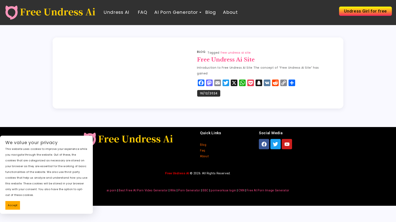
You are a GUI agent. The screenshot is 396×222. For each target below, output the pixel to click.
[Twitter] (275, 144)
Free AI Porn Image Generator (268, 190)
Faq (202, 150)
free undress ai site (235, 53)
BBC (206, 190)
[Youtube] (287, 144)
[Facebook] (264, 144)
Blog (210, 12)
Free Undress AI (177, 173)
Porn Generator (189, 190)
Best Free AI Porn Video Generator (143, 190)
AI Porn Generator (176, 12)
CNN (241, 190)
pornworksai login (223, 190)
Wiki (173, 190)
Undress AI (116, 12)
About (230, 12)
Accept (13, 205)
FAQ (142, 12)
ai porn (112, 190)
